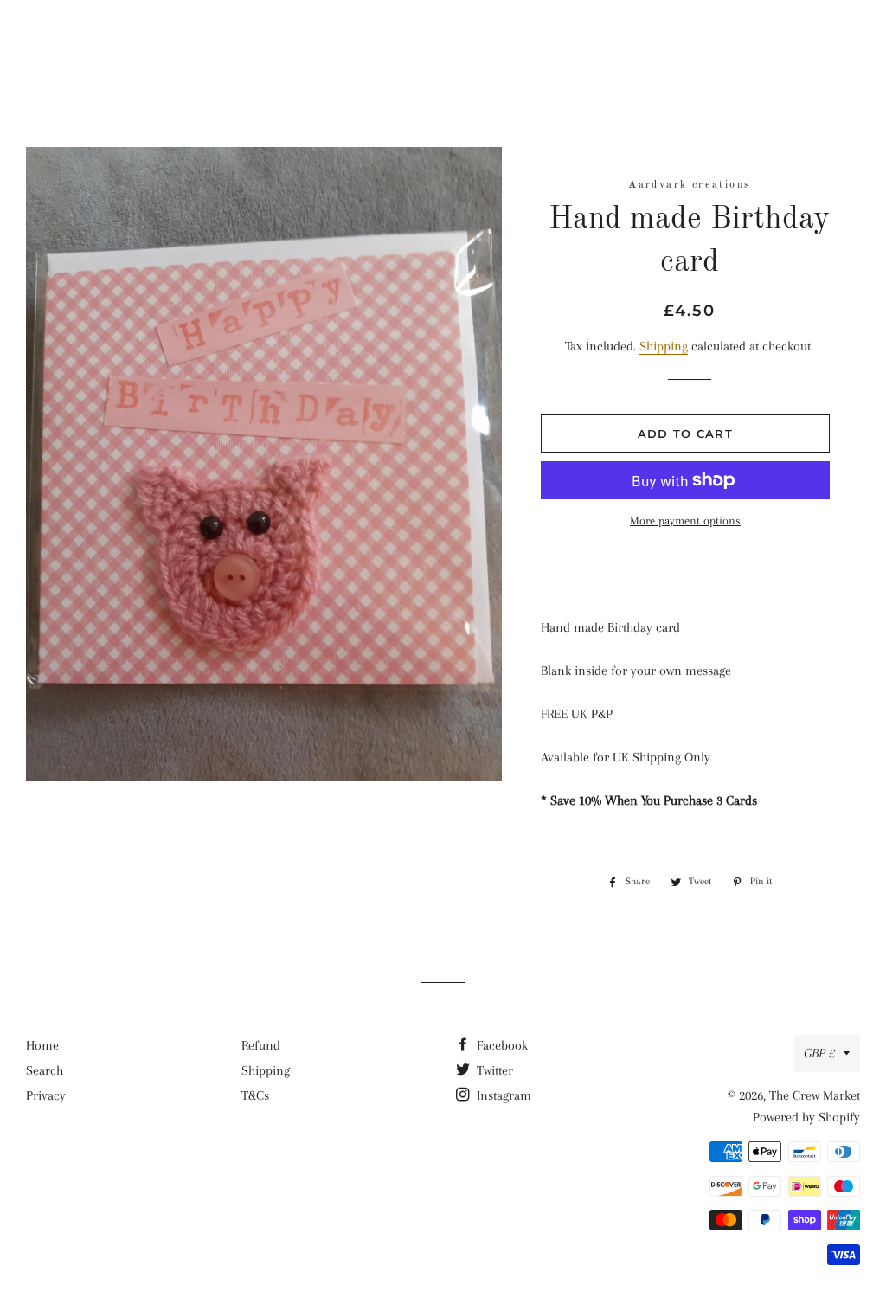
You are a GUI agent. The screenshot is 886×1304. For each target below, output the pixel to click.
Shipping (663, 346)
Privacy (46, 1095)
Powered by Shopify (806, 1117)
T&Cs (255, 1095)
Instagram (502, 1095)
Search (44, 1070)
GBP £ (819, 1053)
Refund (260, 1045)
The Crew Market (443, 39)
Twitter (493, 1070)
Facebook (500, 1045)
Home (42, 1045)
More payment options (685, 520)
